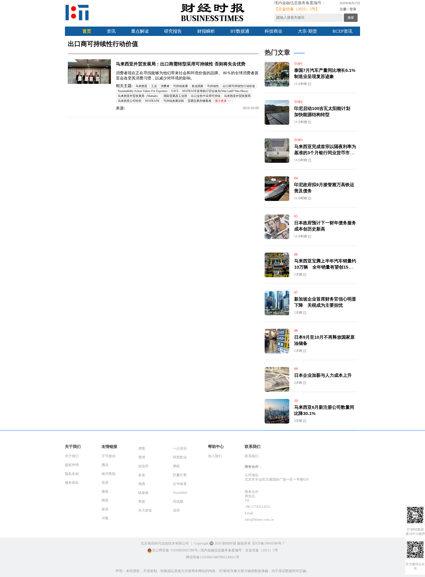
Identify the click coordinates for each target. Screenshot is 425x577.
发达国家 (197, 86)
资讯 (111, 31)
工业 (154, 86)
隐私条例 (72, 474)
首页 (86, 31)
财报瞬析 (206, 31)
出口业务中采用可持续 (205, 96)
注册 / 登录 (348, 9)
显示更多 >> (223, 101)
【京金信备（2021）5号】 (296, 9)
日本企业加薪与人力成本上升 (323, 375)
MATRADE (152, 101)
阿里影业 (180, 457)
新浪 (105, 509)
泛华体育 (180, 484)
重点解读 (140, 31)
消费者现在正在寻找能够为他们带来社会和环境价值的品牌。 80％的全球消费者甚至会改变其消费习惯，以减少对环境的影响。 (187, 75)
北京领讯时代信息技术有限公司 (165, 543)
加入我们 (215, 456)
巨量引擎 (180, 475)
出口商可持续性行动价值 (239, 86)
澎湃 (176, 510)
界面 (141, 501)
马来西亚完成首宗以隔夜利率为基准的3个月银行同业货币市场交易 (325, 152)
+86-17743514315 (257, 507)
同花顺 (178, 501)
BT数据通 (239, 31)
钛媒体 (143, 493)
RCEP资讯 (342, 31)
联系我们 (251, 456)
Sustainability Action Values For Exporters (142, 91)
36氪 (105, 518)
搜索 (351, 17)
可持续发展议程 (173, 101)
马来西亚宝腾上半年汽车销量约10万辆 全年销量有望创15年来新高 (325, 267)
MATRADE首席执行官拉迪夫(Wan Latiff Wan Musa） (216, 91)
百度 (105, 483)
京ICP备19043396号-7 (268, 543)
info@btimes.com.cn (259, 519)
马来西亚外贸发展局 (237, 96)
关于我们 (72, 456)
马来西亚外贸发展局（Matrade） (139, 96)
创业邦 (143, 466)
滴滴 (141, 484)
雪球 (141, 457)
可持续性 (213, 86)
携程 (176, 466)
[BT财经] (77, 12)
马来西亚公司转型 (129, 101)
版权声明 (72, 465)
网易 (105, 500)
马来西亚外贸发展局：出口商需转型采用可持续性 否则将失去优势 (180, 63)
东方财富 (145, 510)
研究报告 (173, 31)
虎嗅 (141, 448)
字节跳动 (108, 456)
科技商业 (273, 31)
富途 (141, 475)
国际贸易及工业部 (175, 96)
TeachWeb (180, 493)
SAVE (175, 91)
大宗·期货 (307, 31)
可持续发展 (180, 86)
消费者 (165, 86)
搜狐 (105, 491)
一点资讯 (180, 448)
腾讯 (105, 465)
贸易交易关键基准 (199, 101)
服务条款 (72, 483)
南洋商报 (108, 474)
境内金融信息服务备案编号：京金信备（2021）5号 (239, 550)
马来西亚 (141, 86)
